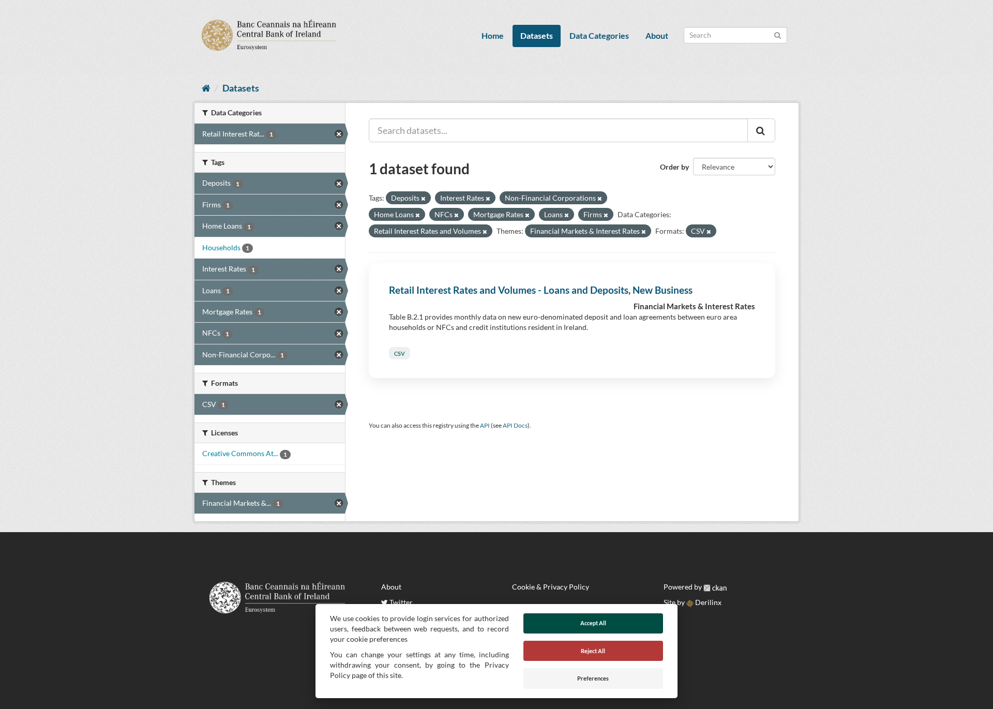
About (656, 35)
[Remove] (423, 198)
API (485, 425)
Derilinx (707, 602)
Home (493, 35)
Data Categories (599, 35)
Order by (674, 166)
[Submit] (777, 34)
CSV (399, 353)
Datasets (536, 35)
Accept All (593, 623)
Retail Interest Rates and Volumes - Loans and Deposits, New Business (541, 290)
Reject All (593, 650)
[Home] (206, 88)
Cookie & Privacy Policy (550, 586)
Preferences (593, 678)
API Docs (515, 425)
